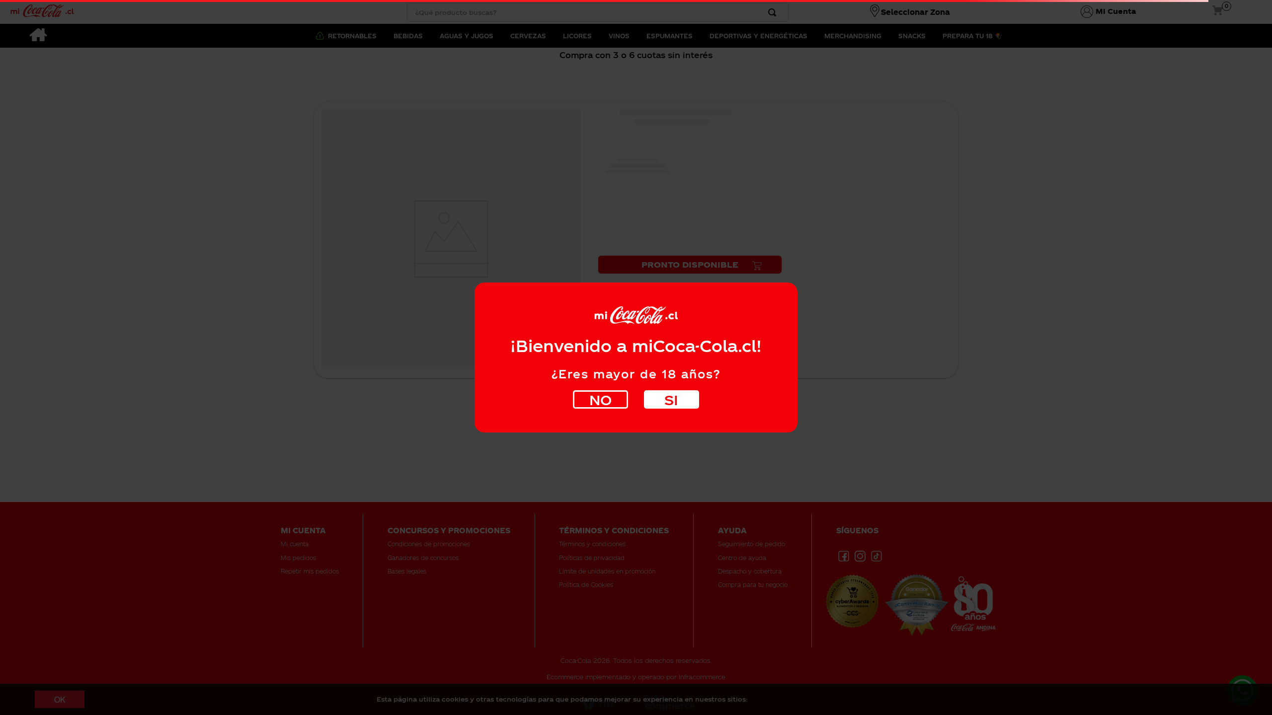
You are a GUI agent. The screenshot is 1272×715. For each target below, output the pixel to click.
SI (671, 399)
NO (600, 399)
